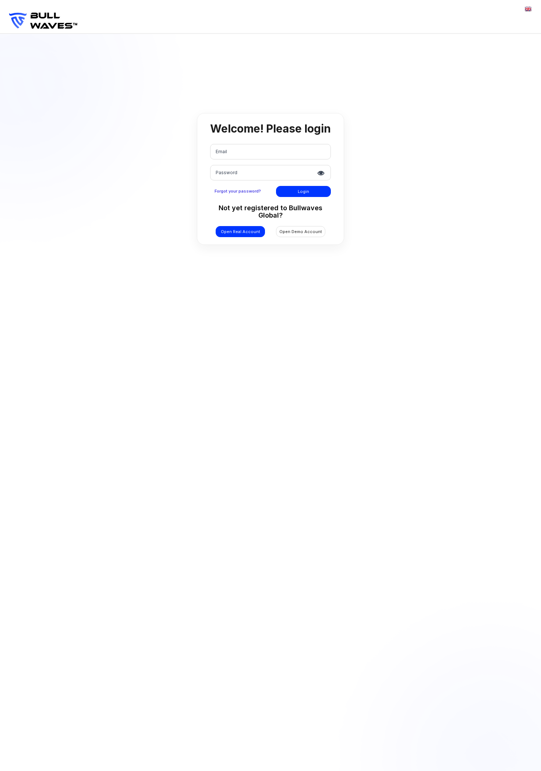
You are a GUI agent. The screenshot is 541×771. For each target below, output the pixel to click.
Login (303, 191)
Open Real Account (240, 231)
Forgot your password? (238, 191)
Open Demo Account (300, 231)
